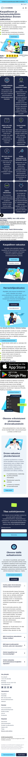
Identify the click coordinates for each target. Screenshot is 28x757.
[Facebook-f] (8, 687)
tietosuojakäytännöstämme (18, 522)
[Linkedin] (2, 687)
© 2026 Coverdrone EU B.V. (7, 737)
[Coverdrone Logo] (7, 8)
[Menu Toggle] (25, 8)
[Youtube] (11, 687)
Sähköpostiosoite (6, 527)
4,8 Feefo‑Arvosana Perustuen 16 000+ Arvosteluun (13, 1)
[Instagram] (5, 687)
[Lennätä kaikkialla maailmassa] (7, 80)
